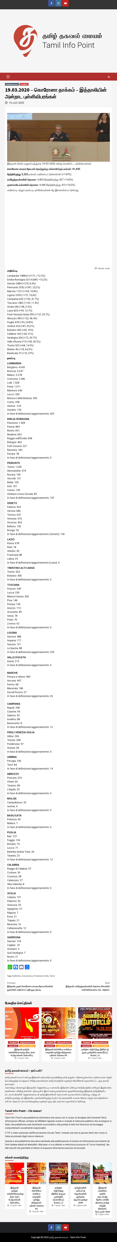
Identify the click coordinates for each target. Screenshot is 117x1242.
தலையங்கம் (13, 1046)
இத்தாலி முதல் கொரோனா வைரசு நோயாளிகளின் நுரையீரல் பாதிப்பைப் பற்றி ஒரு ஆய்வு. (30, 986)
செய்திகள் (24, 84)
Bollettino (16, 976)
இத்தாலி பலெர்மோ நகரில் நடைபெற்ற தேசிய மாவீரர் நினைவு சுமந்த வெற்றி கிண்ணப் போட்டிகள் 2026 (102, 1199)
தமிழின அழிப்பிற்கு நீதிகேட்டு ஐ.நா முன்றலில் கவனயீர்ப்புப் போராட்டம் (95, 1052)
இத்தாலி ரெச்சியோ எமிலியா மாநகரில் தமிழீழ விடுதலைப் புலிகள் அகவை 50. (58, 1052)
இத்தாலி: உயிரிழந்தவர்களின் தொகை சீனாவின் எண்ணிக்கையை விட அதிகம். (88, 986)
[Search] (109, 77)
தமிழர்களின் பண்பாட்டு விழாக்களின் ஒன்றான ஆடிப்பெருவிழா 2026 (80, 1195)
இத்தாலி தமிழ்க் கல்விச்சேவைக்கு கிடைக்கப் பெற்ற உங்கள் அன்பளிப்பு (22, 1052)
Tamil (52, 976)
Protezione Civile (41, 976)
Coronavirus (27, 976)
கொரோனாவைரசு (12, 84)
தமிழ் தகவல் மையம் (27, 1042)
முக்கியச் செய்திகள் (28, 1046)
